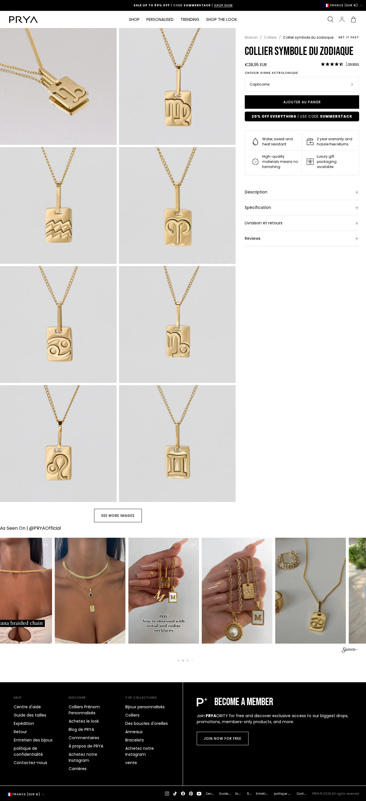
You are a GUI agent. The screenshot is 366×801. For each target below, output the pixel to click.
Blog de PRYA (81, 729)
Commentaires (84, 738)
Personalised (160, 19)
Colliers (270, 37)
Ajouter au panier (302, 102)
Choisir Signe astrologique (271, 73)
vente (131, 763)
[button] (332, 64)
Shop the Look (221, 19)
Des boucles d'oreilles (146, 723)
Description (256, 192)
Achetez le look (84, 721)
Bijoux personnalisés (145, 707)
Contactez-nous (30, 763)
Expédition (24, 723)
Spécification (258, 207)
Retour (20, 732)
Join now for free (222, 738)
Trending (189, 19)
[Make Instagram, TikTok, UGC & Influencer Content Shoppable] (349, 650)
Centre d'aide (27, 707)
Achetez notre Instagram (83, 757)
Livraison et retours (264, 223)
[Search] (330, 19)
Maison (251, 37)
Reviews (252, 238)
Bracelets (134, 740)
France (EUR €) (344, 5)
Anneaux (134, 732)
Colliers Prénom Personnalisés (84, 710)
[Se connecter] (342, 19)
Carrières (78, 769)
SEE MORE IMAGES (118, 515)
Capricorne (259, 84)
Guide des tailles (30, 715)
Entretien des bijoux (33, 740)
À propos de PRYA (86, 746)
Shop (134, 19)
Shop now (207, 5)
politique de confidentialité (28, 751)
